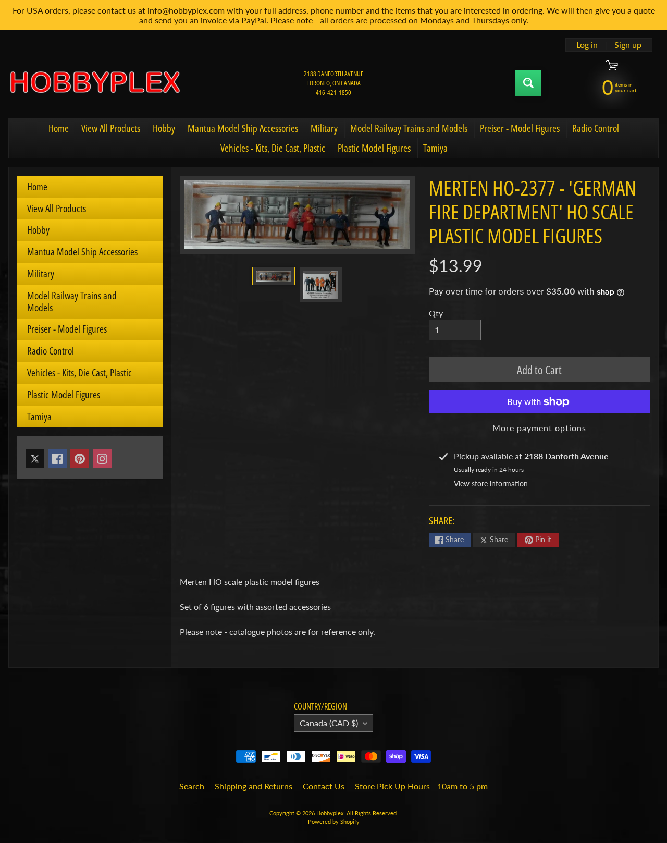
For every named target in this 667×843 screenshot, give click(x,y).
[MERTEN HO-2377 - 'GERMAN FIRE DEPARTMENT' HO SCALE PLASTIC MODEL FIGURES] (273, 276)
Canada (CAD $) (329, 723)
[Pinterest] (79, 458)
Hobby (164, 128)
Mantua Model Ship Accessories (243, 128)
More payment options (539, 428)
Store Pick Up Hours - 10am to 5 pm (421, 786)
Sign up (627, 45)
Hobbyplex (329, 813)
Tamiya (435, 148)
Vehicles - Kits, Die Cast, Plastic (272, 148)
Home (58, 128)
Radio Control (595, 128)
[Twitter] (35, 458)
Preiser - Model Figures (520, 128)
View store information (491, 483)
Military (324, 128)
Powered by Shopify (334, 821)
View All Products (110, 128)
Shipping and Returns (253, 786)
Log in (587, 45)
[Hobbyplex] (94, 83)
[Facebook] (57, 458)
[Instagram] (102, 458)
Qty (436, 313)
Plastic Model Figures (374, 148)
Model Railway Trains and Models (408, 128)
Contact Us (323, 786)
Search (191, 786)
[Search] (528, 83)
